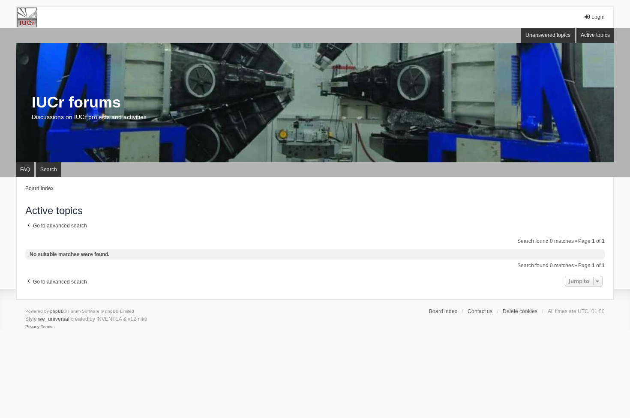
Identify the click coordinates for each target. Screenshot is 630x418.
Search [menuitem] (48, 170)
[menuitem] (32, 327)
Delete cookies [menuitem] (520, 311)
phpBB (57, 311)
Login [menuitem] (598, 17)
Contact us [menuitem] (480, 311)
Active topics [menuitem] (595, 35)
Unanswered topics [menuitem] (547, 35)
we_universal (53, 319)
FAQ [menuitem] (25, 170)
